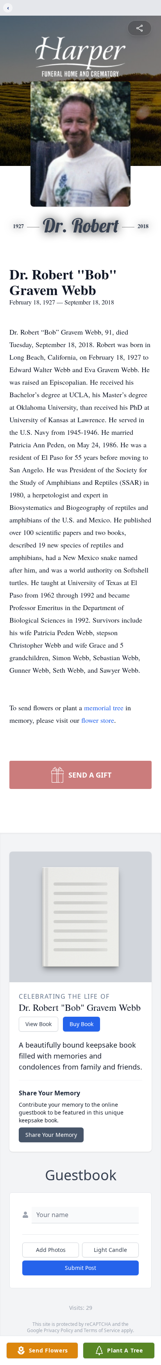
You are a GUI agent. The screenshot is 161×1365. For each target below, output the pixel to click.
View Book (38, 1024)
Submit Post (80, 1267)
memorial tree (103, 707)
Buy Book (81, 1024)
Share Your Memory (51, 1134)
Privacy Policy (58, 1330)
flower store (97, 720)
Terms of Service (102, 1330)
